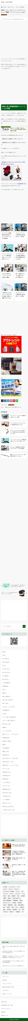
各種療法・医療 (6, 741)
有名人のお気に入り (17, 898)
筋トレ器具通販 (20, 7)
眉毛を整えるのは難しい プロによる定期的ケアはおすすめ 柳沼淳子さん (13, 951)
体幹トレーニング (18, 407)
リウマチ (11, 893)
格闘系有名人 (6, 789)
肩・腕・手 (5, 669)
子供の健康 (5, 748)
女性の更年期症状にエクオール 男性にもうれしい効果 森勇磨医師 (13, 961)
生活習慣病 (5, 710)
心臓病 (4, 898)
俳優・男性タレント (7, 761)
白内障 (4, 905)
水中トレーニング (6, 902)
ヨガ (22, 891)
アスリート (5, 768)
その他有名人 (6, 796)
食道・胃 (5, 679)
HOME (4, 7)
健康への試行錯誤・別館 (7, 987)
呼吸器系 (5, 686)
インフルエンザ (12, 886)
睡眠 (4, 727)
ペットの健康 (6, 799)
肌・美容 (5, 658)
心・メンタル (6, 730)
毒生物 (21, 900)
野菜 (23, 909)
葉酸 (4, 909)
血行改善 (9, 909)
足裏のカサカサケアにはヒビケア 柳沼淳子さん (13, 965)
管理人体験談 (21, 905)
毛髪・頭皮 (5, 662)
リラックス (17, 893)
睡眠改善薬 (10, 905)
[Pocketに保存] (11, 400)
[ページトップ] (25, 1018)
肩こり (17, 907)
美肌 (13, 907)
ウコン (18, 886)
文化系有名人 (6, 775)
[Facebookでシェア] (5, 400)
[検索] (24, 626)
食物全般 (5, 755)
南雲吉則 (13, 896)
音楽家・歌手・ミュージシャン (10, 765)
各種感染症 (5, 737)
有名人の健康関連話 (7, 900)
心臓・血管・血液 (7, 700)
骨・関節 (5, 675)
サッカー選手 (6, 782)
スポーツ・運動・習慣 (8, 720)
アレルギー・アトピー (8, 706)
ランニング (5, 893)
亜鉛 (9, 896)
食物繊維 (18, 911)
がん (4, 713)
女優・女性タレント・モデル (10, 758)
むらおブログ (5, 990)
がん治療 (5, 886)
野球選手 (5, 779)
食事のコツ (12, 911)
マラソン (17, 891)
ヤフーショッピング (6, 983)
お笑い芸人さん (6, 792)
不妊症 (4, 896)
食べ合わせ (5, 911)
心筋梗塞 (23, 896)
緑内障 (8, 907)
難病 (4, 744)
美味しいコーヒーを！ (7, 993)
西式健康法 (15, 909)
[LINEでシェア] (17, 400)
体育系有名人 (6, 772)
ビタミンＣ (16, 889)
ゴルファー (5, 785)
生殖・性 (5, 703)
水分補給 (14, 902)
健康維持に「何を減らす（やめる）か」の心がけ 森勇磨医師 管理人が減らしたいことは (13, 956)
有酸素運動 (15, 900)
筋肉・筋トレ (11, 7)
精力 (4, 907)
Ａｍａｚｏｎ (5, 976)
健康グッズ (5, 751)
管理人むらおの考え (7, 806)
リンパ (23, 893)
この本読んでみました (8, 810)
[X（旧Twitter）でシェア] (2, 400)
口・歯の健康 (6, 682)
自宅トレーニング (8, 407)
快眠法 (9, 898)
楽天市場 (20, 183)
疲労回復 (19, 902)
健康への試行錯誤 (6, 2)
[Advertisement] (14, 40)
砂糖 (15, 905)
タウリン (10, 889)
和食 (18, 896)
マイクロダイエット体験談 (8, 891)
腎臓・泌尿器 (6, 696)
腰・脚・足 (6, 672)
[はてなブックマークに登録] (8, 400)
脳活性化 (22, 907)
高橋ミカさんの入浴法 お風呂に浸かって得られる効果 (13, 947)
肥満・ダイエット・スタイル (10, 734)
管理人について (6, 803)
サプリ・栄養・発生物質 (9, 717)
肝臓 (4, 693)
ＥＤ (23, 911)
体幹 (13, 407)
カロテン (5, 889)
